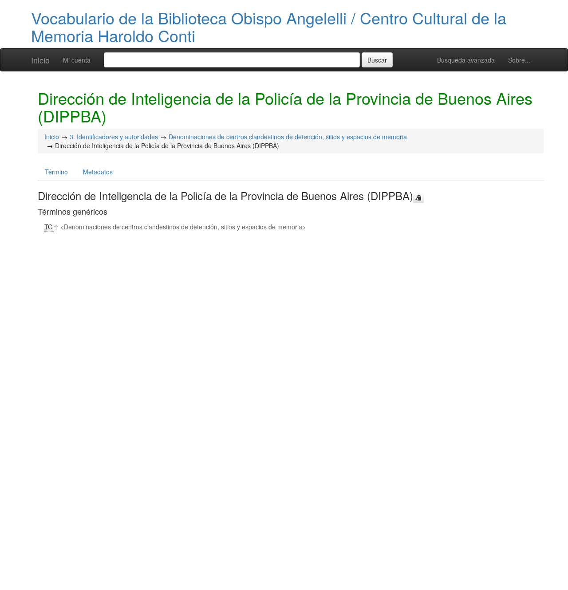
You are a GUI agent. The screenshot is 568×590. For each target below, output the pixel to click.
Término (56, 171)
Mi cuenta (77, 59)
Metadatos (98, 171)
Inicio (40, 60)
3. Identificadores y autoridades (114, 136)
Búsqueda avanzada (466, 59)
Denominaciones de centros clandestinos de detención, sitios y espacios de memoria (288, 136)
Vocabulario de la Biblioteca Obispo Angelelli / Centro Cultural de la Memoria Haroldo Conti (268, 26)
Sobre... (519, 59)
